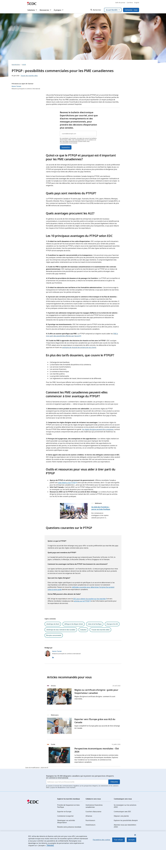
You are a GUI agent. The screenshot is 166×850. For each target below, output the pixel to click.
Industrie (83, 630)
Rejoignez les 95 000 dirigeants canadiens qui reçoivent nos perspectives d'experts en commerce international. (80, 777)
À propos (57, 10)
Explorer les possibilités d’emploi (126, 820)
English (136, 2)
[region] (83, 840)
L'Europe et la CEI (112, 624)
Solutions (31, 10)
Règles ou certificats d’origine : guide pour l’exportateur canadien (96, 691)
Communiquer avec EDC (122, 811)
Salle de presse (120, 2)
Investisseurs (90, 825)
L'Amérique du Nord (52, 624)
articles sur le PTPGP (81, 601)
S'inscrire (114, 782)
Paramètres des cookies (101, 840)
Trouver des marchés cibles (100, 630)
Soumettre (66, 147)
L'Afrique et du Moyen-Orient (73, 624)
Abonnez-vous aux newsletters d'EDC (125, 826)
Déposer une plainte (121, 816)
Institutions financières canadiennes (94, 806)
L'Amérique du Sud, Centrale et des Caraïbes (60, 630)
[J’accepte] (135, 835)
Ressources (44, 10)
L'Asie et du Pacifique (95, 624)
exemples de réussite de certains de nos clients (79, 347)
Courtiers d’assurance (93, 811)
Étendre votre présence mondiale (69, 827)
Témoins (50, 845)
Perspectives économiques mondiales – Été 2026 (96, 750)
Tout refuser (118, 840)
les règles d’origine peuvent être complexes (98, 429)
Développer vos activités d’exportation (66, 821)
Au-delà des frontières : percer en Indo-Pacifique (100, 508)
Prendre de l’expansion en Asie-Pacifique (68, 806)
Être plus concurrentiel (53, 635)
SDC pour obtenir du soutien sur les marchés (89, 599)
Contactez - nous (131, 10)
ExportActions (16, 64)
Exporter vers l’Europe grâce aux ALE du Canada (94, 721)
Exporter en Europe (64, 811)
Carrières (130, 2)
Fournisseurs (90, 820)
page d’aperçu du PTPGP (67, 482)
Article (24, 64)
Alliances (89, 816)
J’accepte (131, 840)
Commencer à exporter (65, 816)
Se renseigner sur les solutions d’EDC (125, 806)
